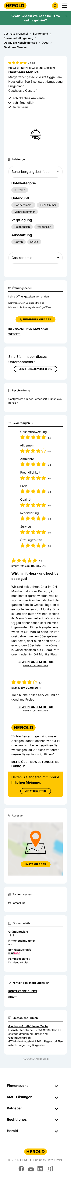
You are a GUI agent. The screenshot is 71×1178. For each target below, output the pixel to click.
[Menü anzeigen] (64, 6)
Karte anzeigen (35, 864)
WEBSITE (14, 334)
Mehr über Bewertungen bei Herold (35, 764)
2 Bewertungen (18, 68)
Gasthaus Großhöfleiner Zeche (28, 1026)
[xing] (50, 1168)
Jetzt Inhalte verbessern (35, 369)
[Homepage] (15, 5)
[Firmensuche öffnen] (55, 5)
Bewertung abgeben (42, 68)
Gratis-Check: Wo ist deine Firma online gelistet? (35, 18)
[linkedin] (40, 1168)
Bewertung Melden (35, 665)
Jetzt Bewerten (35, 791)
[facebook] (21, 1168)
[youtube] (31, 1168)
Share (12, 997)
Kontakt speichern (22, 991)
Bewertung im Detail (36, 662)
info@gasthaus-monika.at (28, 328)
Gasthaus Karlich (19, 1037)
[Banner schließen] (66, 16)
